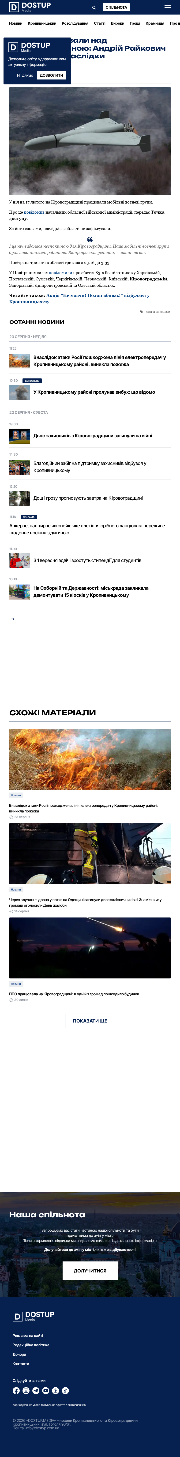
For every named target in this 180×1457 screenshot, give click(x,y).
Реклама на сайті (28, 1335)
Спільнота (116, 7)
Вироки (117, 23)
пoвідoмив (34, 212)
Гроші (135, 23)
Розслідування (75, 23)
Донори (19, 1354)
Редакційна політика (31, 1345)
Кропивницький (42, 23)
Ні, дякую (25, 75)
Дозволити (51, 75)
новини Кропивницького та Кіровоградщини (99, 1420)
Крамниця (155, 23)
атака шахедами (158, 311)
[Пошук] (94, 7)
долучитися (90, 1271)
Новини (15, 23)
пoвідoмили (60, 272)
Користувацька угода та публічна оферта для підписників (49, 1405)
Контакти (21, 1363)
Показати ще (90, 1021)
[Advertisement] (90, 665)
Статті (99, 23)
